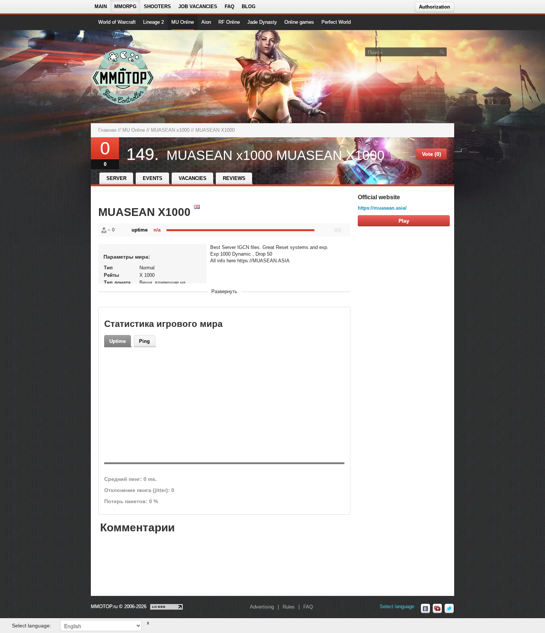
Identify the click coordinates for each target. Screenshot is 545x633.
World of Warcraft (117, 22)
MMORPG (125, 6)
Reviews (234, 178)
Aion (206, 22)
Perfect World (336, 22)
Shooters (157, 6)
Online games (299, 22)
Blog (248, 6)
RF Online (229, 22)
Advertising (262, 607)
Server (116, 178)
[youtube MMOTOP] (437, 608)
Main (101, 6)
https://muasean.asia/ (382, 208)
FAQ (229, 6)
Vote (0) (431, 154)
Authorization (434, 7)
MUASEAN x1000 (170, 130)
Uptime (117, 341)
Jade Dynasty (262, 22)
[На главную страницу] (123, 76)
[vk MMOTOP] (425, 608)
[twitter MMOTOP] (449, 608)
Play (404, 221)
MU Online (182, 22)
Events (152, 178)
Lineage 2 (153, 22)
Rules (289, 607)
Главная (107, 130)
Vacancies (193, 178)
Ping (144, 341)
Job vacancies (197, 6)
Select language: (31, 626)
